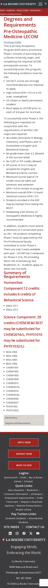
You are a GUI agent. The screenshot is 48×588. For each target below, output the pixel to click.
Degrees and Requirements (18, 423)
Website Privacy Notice (29, 505)
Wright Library (23, 509)
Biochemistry (35, 10)
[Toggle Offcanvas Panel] (46, 4)
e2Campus (36, 494)
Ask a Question (16, 490)
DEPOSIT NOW (24, 453)
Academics (11, 10)
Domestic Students (16, 518)
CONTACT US (35, 527)
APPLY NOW (24, 442)
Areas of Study (22, 10)
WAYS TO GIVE (24, 465)
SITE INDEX (11, 527)
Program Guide (12, 42)
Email (23, 477)
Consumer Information (16, 494)
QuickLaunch (11, 477)
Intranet (28, 481)
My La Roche (35, 477)
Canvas (17, 481)
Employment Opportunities (19, 497)
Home (2, 10)
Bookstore (32, 490)
